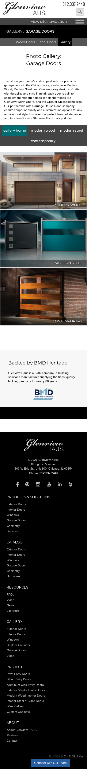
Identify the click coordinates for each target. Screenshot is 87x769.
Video (10, 600)
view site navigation (49, 21)
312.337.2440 (74, 4)
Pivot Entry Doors (18, 674)
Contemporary (43, 141)
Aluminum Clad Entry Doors (25, 684)
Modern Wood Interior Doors (26, 695)
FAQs (10, 594)
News (10, 605)
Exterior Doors (16, 504)
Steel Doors (47, 42)
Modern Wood (43, 130)
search (80, 12)
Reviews (12, 735)
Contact (12, 740)
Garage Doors (16, 520)
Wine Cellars (15, 706)
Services (12, 531)
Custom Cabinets (18, 645)
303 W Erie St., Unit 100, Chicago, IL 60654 (44, 468)
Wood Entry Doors (19, 679)
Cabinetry (13, 525)
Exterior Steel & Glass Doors (26, 690)
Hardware (13, 576)
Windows (13, 515)
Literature (13, 610)
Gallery (14, 31)
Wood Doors (25, 42)
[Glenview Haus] (16, 484)
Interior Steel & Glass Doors (25, 700)
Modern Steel (71, 130)
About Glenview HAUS (22, 730)
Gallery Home (14, 130)
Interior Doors (16, 509)
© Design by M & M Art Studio (66, 756)
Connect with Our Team (50, 763)
